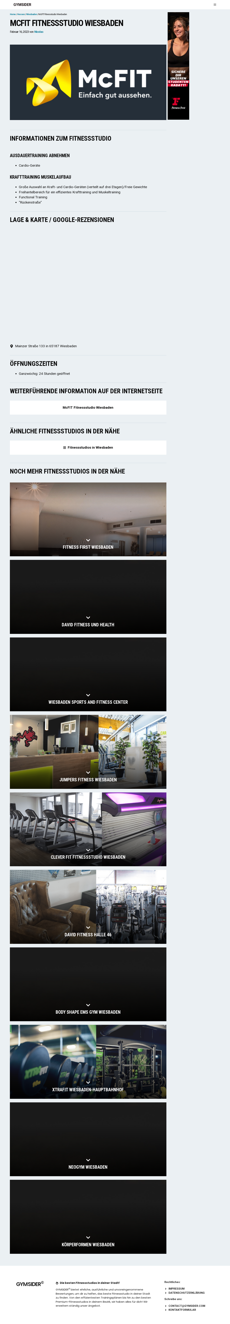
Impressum (177, 1288)
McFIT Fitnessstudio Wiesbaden (88, 407)
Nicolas (38, 32)
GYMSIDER (22, 5)
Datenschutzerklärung (187, 1292)
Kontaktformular (182, 1309)
